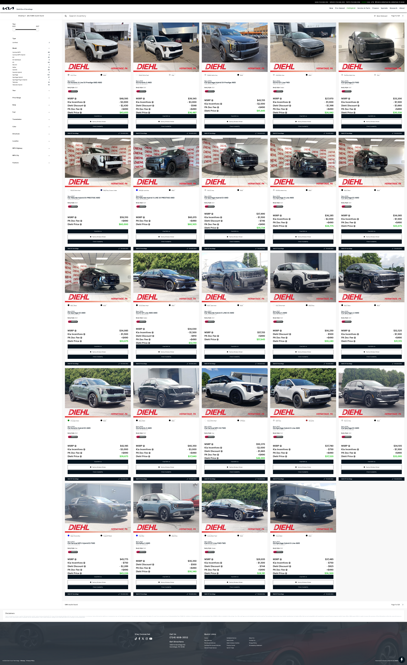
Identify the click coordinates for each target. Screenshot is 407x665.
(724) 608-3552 (179, 638)
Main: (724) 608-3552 (321, 2)
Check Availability (98, 126)
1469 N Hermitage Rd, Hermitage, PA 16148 (390, 2)
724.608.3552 (124, 133)
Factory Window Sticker (99, 121)
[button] (129, 47)
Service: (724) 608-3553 (337, 2)
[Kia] (8, 8)
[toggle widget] (402, 660)
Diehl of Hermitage (73, 133)
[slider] (14, 29)
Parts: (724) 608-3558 (353, 2)
